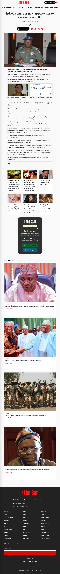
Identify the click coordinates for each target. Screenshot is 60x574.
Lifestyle (25, 517)
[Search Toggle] (57, 2)
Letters (6, 535)
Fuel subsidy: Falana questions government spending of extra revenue (27, 469)
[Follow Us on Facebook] (24, 562)
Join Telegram (31, 250)
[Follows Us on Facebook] (32, 29)
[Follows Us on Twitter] (35, 29)
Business (21, 7)
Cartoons (43, 514)
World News (26, 538)
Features (43, 511)
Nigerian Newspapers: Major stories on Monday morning (23, 360)
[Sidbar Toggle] (2, 3)
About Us (43, 529)
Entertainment (54, 7)
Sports (6, 523)
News (5, 526)
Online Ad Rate (45, 532)
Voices (24, 526)
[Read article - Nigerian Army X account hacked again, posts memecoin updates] (30, 392)
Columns (15, 7)
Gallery (6, 532)
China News (29, 7)
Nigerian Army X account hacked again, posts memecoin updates (25, 415)
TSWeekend (26, 523)
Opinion (46, 7)
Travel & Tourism (45, 523)
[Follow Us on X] (27, 562)
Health (24, 514)
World (24, 529)
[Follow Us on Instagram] (36, 562)
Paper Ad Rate (45, 535)
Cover (5, 514)
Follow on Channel (31, 245)
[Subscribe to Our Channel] (30, 562)
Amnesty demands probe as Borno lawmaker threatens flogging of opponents (29, 306)
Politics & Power (38, 7)
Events (24, 511)
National (8, 7)
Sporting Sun (26, 532)
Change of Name (45, 538)
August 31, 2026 (8, 308)
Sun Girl (43, 520)
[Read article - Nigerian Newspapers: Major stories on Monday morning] (30, 337)
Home (3, 7)
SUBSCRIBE (30, 553)
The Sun (32, 25)
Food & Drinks (8, 529)
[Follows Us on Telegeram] (42, 29)
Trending (43, 526)
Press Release (45, 517)
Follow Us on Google (51, 2)
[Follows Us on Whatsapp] (39, 29)
